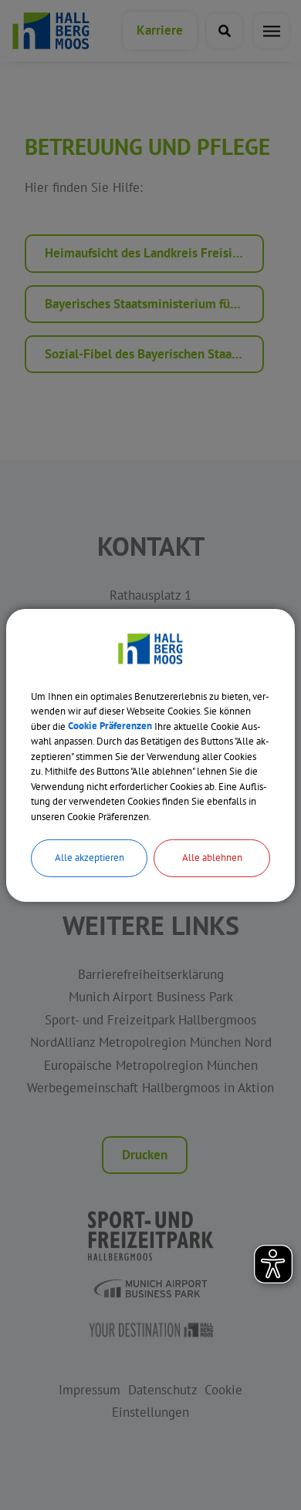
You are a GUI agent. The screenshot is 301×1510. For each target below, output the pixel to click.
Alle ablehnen (212, 857)
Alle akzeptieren (89, 857)
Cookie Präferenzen (110, 725)
